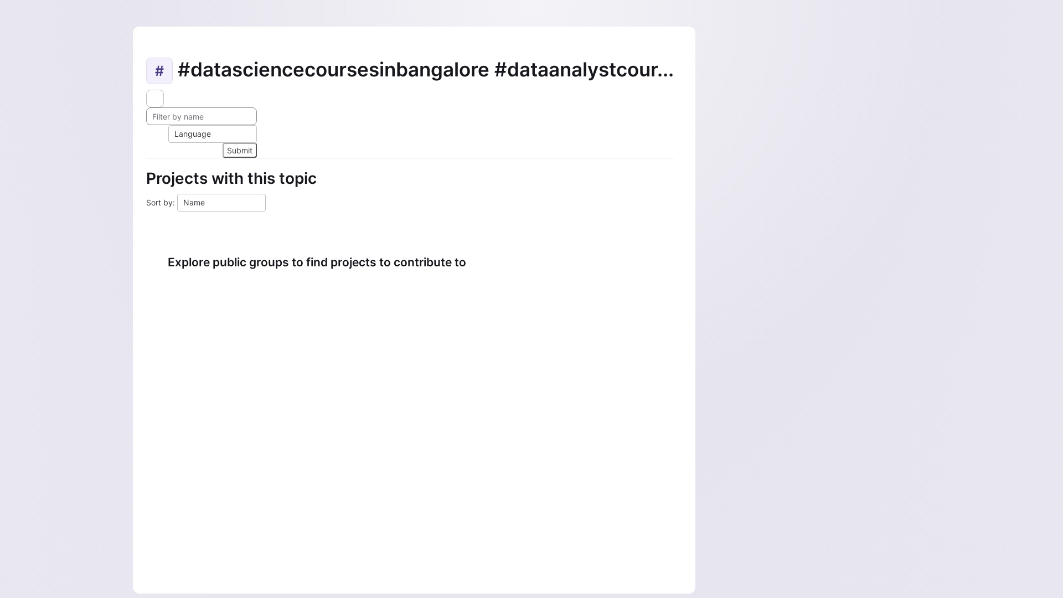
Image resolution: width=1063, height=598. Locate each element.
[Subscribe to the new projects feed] (155, 98)
